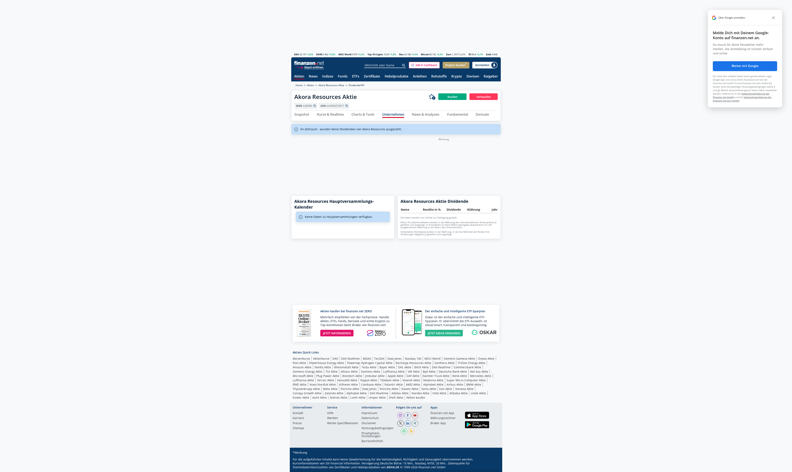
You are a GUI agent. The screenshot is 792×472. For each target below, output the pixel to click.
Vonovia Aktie (464, 389)
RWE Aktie (299, 384)
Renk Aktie (460, 376)
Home (299, 85)
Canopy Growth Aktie (307, 393)
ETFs (355, 77)
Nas (401, 54)
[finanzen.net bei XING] (415, 423)
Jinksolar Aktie (375, 376)
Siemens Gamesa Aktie (459, 358)
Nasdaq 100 (413, 358)
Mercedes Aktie (480, 376)
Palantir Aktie (393, 384)
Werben (332, 418)
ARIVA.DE (393, 467)
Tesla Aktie (369, 367)
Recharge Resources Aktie (413, 363)
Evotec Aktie (301, 397)
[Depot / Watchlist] (432, 96)
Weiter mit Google (745, 66)
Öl (470, 54)
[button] (424, 65)
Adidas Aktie (400, 393)
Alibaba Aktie (458, 393)
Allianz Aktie (349, 371)
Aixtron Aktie (338, 397)
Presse (297, 423)
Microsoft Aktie (303, 376)
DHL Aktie (404, 367)
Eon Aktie (445, 389)
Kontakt (298, 413)
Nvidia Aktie (323, 367)
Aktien (299, 77)
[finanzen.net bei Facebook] (407, 415)
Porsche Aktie (350, 389)
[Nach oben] (492, 467)
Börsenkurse (301, 358)
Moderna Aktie (433, 380)
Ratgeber (491, 77)
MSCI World (344, 54)
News (313, 77)
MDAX (367, 358)
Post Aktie (299, 363)
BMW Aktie (473, 384)
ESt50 (319, 54)
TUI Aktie (331, 371)
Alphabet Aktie (433, 384)
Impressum (369, 413)
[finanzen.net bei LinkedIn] (407, 423)
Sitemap (298, 428)
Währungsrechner (443, 418)
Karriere (298, 418)
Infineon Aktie (348, 384)
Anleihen (420, 77)
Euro (448, 54)
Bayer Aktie (387, 367)
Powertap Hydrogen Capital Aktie (369, 363)
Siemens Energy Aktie (307, 371)
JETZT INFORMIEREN (337, 333)
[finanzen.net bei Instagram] (400, 415)
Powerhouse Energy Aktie (326, 363)
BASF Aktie (421, 367)
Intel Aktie (439, 393)
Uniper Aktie (377, 397)
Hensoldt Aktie (347, 380)
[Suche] (404, 65)
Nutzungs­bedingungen (378, 428)
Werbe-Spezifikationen (342, 423)
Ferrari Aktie (325, 380)
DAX (296, 54)
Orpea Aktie (486, 358)
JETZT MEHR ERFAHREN (444, 333)
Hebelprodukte (396, 77)
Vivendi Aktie (411, 380)
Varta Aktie (428, 389)
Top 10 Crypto (375, 54)
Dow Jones (395, 358)
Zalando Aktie (334, 393)
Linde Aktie (478, 393)
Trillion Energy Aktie (471, 363)
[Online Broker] (309, 67)
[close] (773, 17)
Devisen (473, 77)
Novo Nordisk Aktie (323, 384)
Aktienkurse (321, 358)
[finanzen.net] (309, 63)
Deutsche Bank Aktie (453, 371)
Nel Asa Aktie (479, 371)
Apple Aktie (395, 376)
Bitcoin (425, 54)
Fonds (343, 77)
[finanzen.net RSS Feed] (411, 431)
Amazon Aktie (302, 367)
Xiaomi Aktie (409, 389)
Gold (488, 54)
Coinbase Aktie (371, 384)
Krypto (456, 77)
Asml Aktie (319, 397)
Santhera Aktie (444, 363)
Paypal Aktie (368, 380)
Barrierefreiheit (372, 441)
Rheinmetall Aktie (346, 367)
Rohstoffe (439, 77)
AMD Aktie (413, 384)
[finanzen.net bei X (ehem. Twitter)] (400, 423)
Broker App (438, 423)
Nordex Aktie (420, 393)
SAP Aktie (413, 376)
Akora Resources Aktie (331, 85)
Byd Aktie (429, 371)
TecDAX (379, 358)
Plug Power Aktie (327, 376)
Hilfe (330, 413)
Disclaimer (369, 423)
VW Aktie (414, 371)
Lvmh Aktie (357, 397)
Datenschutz (370, 418)
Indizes (327, 77)
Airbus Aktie (455, 384)
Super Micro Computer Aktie (466, 380)
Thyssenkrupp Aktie (306, 389)
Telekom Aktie (389, 380)
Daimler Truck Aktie (435, 376)
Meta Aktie (330, 389)
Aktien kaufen (415, 397)
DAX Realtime (350, 358)
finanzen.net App (442, 413)
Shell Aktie (396, 397)
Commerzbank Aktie (467, 367)
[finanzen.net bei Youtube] (415, 415)
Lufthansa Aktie (394, 371)
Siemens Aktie (370, 371)
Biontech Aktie (352, 376)
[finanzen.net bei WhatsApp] (404, 431)
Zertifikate (372, 77)
